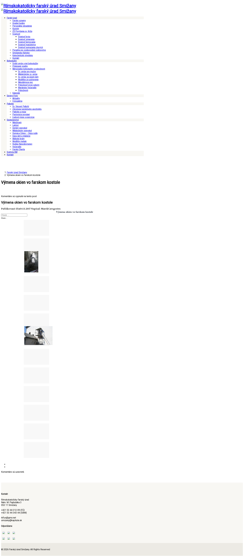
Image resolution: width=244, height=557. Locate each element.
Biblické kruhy (18, 138)
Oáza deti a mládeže (21, 136)
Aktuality (16, 98)
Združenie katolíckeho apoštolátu (27, 109)
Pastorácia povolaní (21, 114)
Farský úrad (12, 18)
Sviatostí (16, 34)
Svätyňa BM (12, 152)
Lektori (15, 125)
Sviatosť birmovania (26, 42)
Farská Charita (18, 149)
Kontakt (15, 58)
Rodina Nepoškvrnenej (22, 144)
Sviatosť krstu (24, 36)
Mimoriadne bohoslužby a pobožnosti (28, 69)
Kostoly (15, 28)
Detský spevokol (19, 128)
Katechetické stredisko (22, 55)
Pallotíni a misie (19, 111)
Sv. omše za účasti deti (28, 77)
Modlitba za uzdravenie (28, 79)
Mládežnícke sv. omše (27, 74)
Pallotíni (10, 103)
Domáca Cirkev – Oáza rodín (25, 133)
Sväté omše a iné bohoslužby (25, 63)
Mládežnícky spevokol (22, 130)
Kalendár (16, 93)
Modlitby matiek (19, 141)
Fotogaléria (17, 101)
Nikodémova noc (25, 82)
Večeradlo (16, 146)
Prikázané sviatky (20, 66)
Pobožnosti (23, 90)
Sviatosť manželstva (27, 44)
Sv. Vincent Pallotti (20, 106)
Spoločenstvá (13, 120)
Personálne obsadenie (22, 26)
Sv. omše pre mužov (27, 71)
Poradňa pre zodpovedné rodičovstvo (29, 50)
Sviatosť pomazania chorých (30, 47)
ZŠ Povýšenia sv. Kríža (22, 31)
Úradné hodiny (18, 23)
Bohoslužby (12, 60)
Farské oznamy (19, 20)
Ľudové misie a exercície (23, 117)
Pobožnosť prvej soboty (28, 85)
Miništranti (16, 122)
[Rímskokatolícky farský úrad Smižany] (38, 5)
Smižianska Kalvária (21, 52)
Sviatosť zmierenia (26, 39)
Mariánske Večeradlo (27, 87)
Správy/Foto (12, 95)
